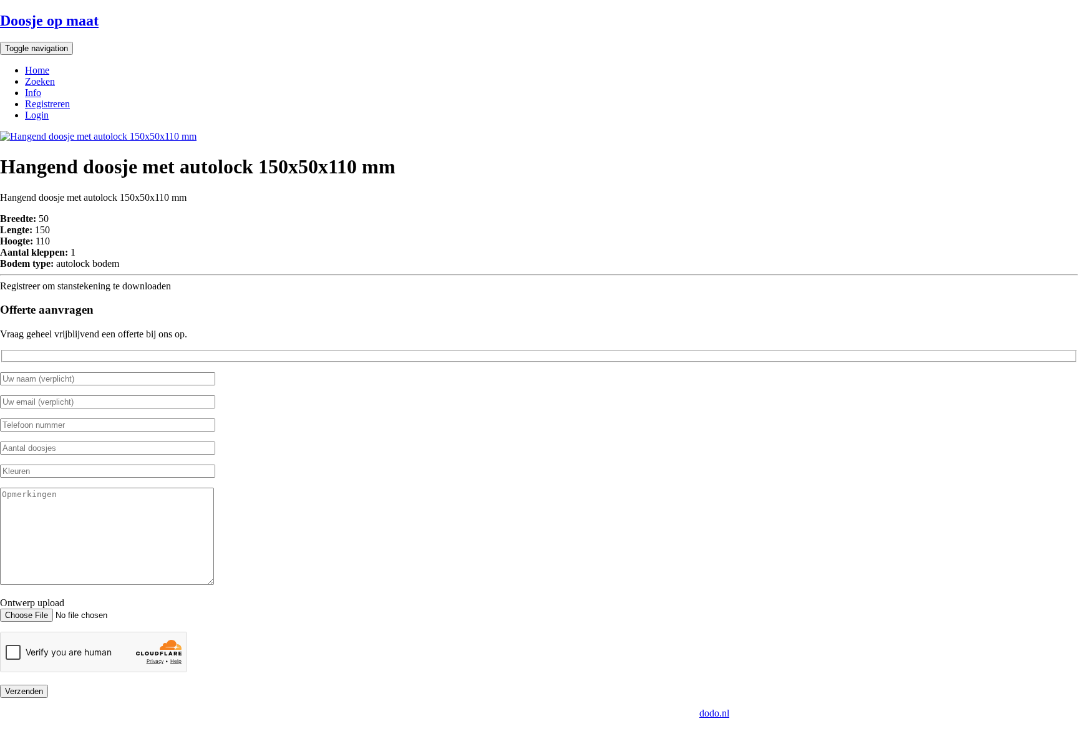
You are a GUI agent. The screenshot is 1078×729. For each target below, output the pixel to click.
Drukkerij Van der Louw (402, 713)
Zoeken (40, 81)
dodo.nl (714, 713)
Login (37, 115)
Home (37, 70)
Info (33, 92)
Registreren (47, 104)
